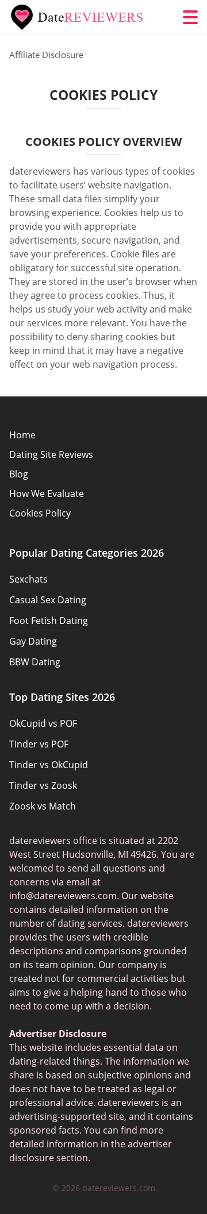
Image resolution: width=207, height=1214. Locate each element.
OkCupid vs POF (43, 723)
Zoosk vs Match (42, 806)
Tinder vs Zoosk (43, 785)
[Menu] (190, 17)
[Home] (78, 17)
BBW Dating (34, 662)
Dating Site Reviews (51, 454)
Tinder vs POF (38, 744)
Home (22, 435)
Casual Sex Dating (47, 599)
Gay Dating (33, 641)
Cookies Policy (40, 513)
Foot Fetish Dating (48, 620)
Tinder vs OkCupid (48, 764)
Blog (18, 474)
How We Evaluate (46, 493)
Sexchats (28, 579)
